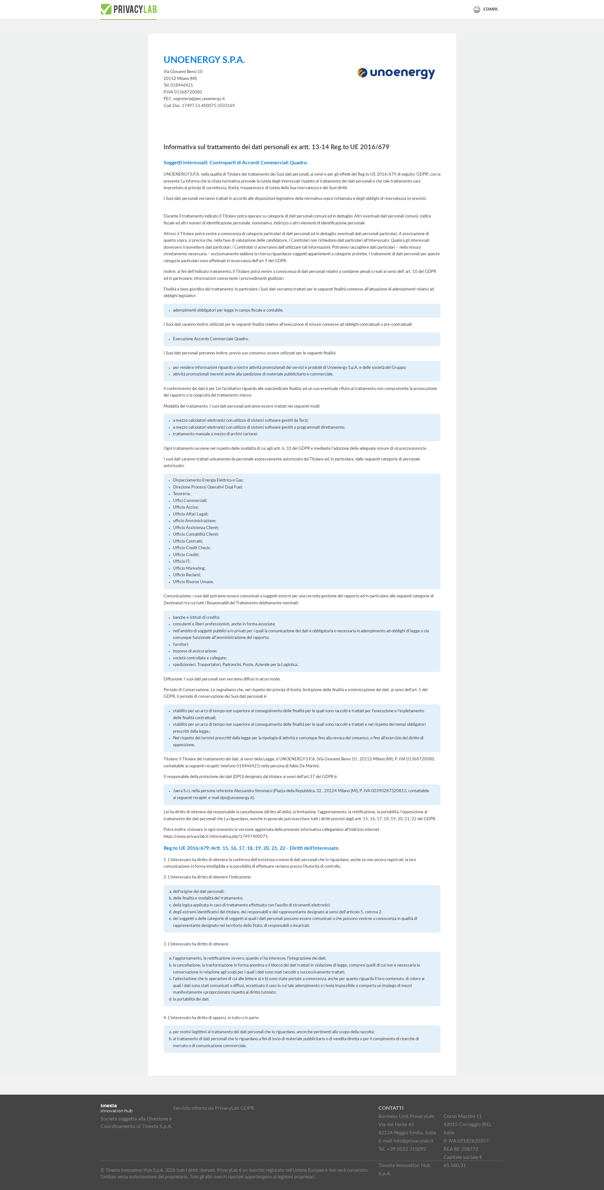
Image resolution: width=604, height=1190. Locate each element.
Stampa (490, 9)
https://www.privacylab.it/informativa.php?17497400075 (216, 836)
